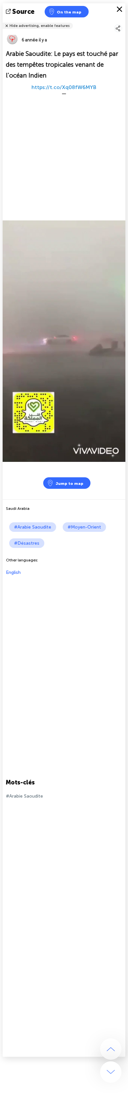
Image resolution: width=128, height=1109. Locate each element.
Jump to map (69, 483)
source (23, 11)
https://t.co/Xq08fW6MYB (64, 87)
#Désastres (26, 543)
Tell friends (122, 21)
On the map (69, 12)
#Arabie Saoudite (32, 527)
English (13, 572)
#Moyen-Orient (84, 527)
